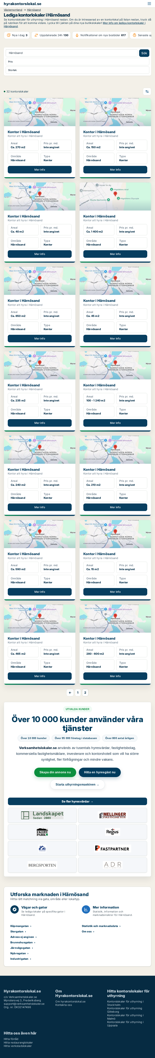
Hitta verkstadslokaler (18, 1045)
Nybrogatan (18, 953)
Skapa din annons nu (55, 772)
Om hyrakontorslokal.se (70, 1001)
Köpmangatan (19, 926)
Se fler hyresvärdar (77, 801)
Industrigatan (19, 958)
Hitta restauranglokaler (18, 1042)
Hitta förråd (11, 1038)
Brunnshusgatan (21, 942)
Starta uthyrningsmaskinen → (77, 784)
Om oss (87, 931)
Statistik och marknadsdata (100, 926)
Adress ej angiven (22, 936)
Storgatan (16, 931)
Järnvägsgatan (20, 947)
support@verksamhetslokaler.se (24, 1003)
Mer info (39, 169)
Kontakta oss (63, 1004)
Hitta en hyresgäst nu (99, 772)
